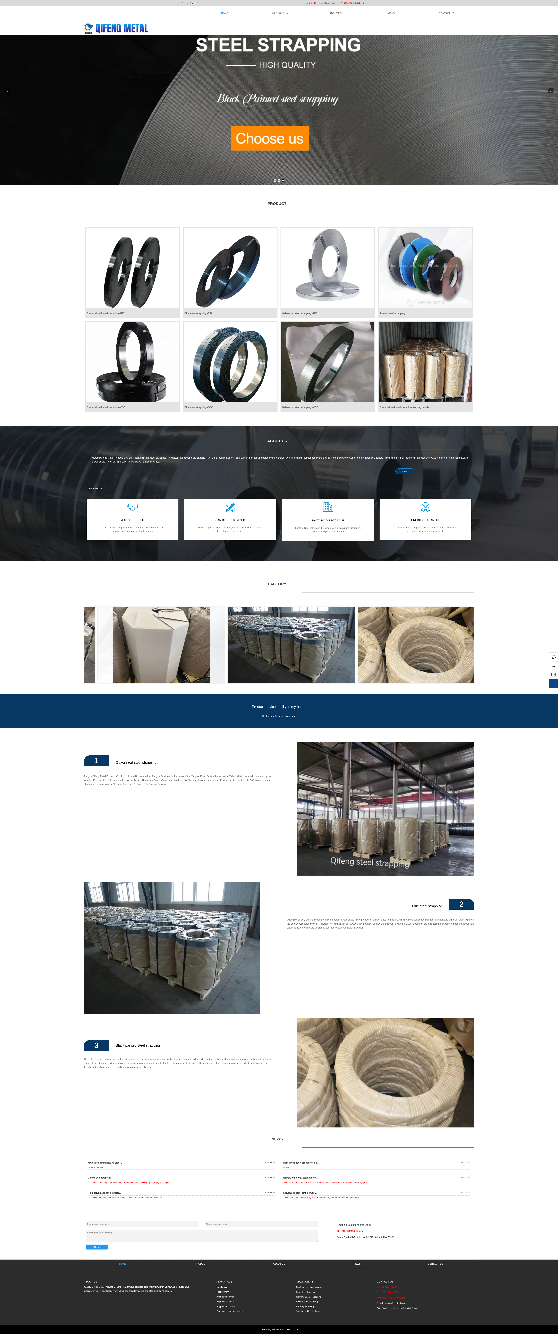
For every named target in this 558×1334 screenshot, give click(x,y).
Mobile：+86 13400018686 (322, 3)
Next (468, 645)
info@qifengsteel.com (354, 3)
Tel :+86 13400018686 (350, 1230)
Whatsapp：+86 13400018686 (391, 1297)
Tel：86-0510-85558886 (388, 1287)
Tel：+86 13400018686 (387, 1292)
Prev (89, 645)
